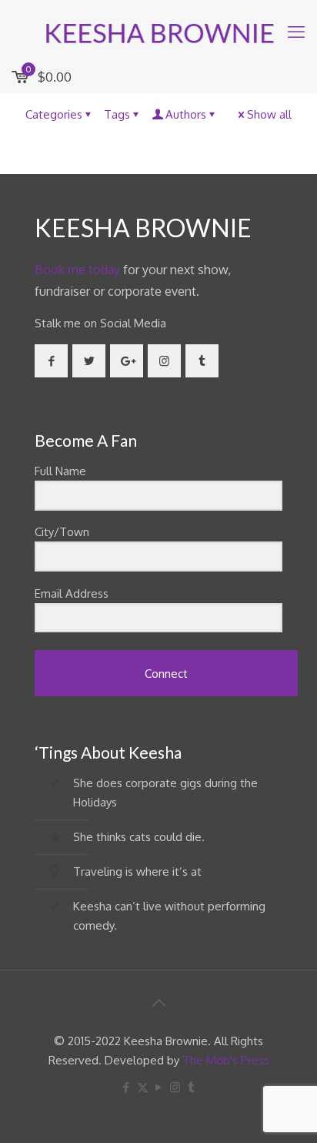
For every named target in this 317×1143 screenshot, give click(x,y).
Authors (185, 114)
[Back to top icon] (158, 1002)
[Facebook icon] (126, 1087)
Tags (117, 114)
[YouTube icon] (159, 1087)
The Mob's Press (225, 1060)
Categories (53, 114)
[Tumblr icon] (191, 1087)
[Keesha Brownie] (158, 31)
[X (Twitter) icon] (142, 1087)
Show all (269, 114)
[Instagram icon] (175, 1087)
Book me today (77, 269)
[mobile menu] (296, 31)
